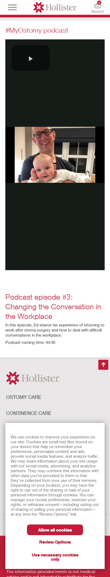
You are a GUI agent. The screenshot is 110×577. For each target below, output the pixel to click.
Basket (98, 7)
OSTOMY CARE (23, 397)
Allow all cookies (55, 529)
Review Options (55, 541)
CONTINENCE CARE (28, 413)
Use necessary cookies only (55, 556)
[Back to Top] (103, 365)
